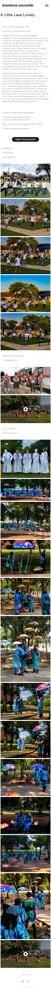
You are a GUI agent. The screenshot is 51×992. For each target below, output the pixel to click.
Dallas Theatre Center (25, 139)
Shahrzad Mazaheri (17, 5)
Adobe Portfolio (30, 987)
